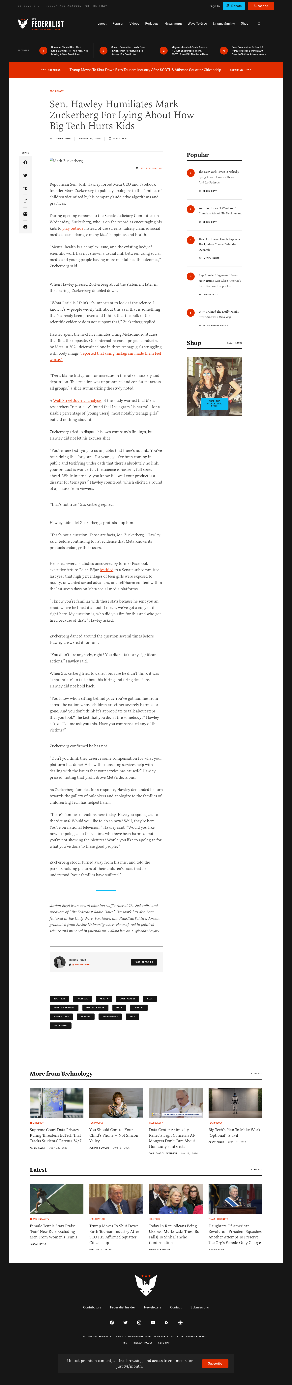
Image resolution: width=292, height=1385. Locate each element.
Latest (38, 1170)
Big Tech (59, 998)
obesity (139, 1007)
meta (119, 1007)
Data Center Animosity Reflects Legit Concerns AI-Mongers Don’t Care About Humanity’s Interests (172, 1138)
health (104, 998)
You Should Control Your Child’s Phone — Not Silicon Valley (113, 1135)
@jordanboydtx (82, 965)
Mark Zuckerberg (64, 1007)
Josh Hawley (127, 998)
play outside (72, 228)
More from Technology (61, 1073)
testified (106, 569)
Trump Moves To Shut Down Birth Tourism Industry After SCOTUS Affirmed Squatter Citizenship (114, 1234)
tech (132, 1016)
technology (61, 1025)
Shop (194, 343)
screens (86, 1016)
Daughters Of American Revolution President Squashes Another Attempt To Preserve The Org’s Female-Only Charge (235, 1234)
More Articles (144, 962)
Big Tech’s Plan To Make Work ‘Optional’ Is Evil (234, 1132)
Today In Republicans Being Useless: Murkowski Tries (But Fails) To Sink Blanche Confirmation (175, 1234)
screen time (61, 1016)
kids (150, 998)
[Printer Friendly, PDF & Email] (25, 227)
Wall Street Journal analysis (77, 400)
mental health (95, 1007)
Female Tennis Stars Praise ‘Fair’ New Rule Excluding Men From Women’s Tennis (53, 1232)
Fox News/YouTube (152, 168)
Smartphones (110, 1016)
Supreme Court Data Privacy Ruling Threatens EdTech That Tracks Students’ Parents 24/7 (55, 1135)
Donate (236, 6)
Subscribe (261, 6)
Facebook (82, 998)
